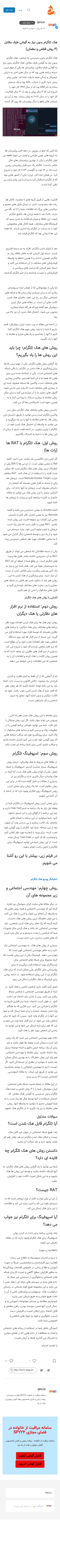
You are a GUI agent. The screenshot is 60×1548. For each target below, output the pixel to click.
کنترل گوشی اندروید (30, 1464)
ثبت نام (9, 10)
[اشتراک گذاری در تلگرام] (48, 1370)
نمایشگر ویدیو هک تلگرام (44, 879)
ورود (20, 10)
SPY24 (40, 23)
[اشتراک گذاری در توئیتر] (41, 1370)
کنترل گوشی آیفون (30, 1456)
